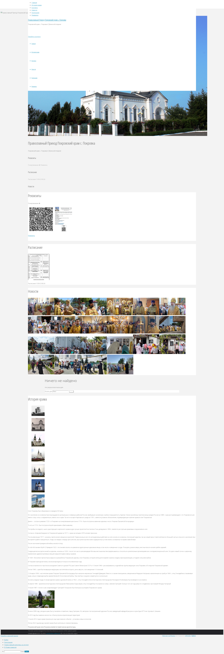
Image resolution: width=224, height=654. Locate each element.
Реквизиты (31, 236)
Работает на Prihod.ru (168, 636)
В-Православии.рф (10, 647)
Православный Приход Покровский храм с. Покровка (47, 19)
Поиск (22, 651)
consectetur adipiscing (53, 633)
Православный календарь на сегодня (16, 645)
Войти (194, 636)
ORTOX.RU (188, 636)
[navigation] (112, 646)
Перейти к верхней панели (9, 636)
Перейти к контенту (34, 37)
